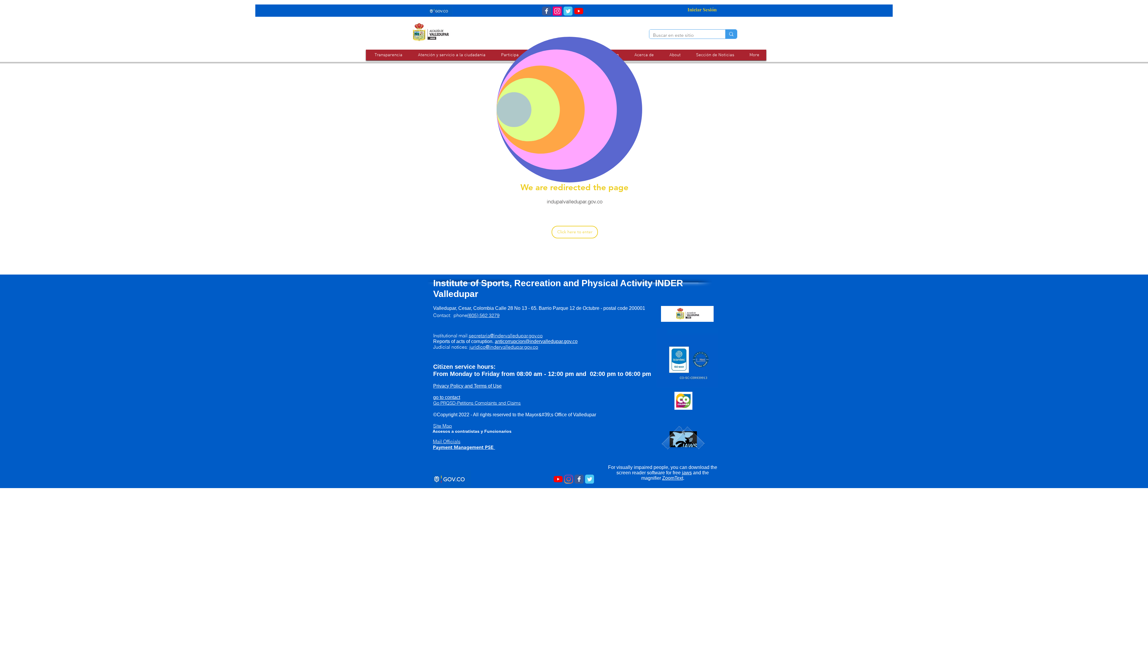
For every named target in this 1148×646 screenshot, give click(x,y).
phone (477, 315)
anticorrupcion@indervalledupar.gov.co (536, 341)
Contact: (443, 315)
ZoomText (672, 478)
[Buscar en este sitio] (731, 34)
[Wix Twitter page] (568, 11)
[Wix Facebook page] (546, 11)
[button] (451, 55)
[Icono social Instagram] (557, 11)
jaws (687, 472)
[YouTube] (578, 11)
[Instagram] (568, 479)
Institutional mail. (488, 336)
